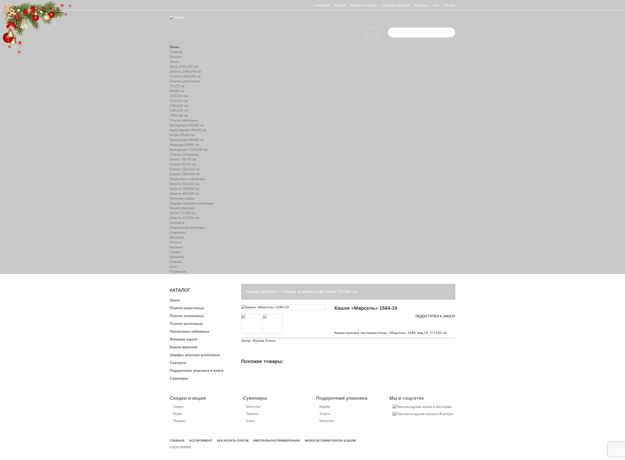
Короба (324, 406)
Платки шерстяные (185, 81)
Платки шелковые (184, 120)
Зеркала (252, 414)
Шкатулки (253, 406)
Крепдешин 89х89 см (187, 140)
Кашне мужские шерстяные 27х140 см (320, 291)
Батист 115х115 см (184, 169)
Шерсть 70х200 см (184, 189)
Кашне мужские (182, 208)
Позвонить (178, 271)
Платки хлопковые (184, 154)
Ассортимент (200, 440)
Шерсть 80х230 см (184, 193)
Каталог (340, 5)
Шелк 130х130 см (184, 66)
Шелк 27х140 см (183, 213)
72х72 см (177, 86)
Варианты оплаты (364, 5)
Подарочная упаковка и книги (196, 370)
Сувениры (178, 232)
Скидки (175, 252)
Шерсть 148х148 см (185, 71)
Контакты (421, 5)
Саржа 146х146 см (185, 174)
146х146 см (179, 115)
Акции (177, 414)
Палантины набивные (187, 179)
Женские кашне (182, 198)
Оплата (176, 242)
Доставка (177, 237)
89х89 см (177, 91)
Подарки (179, 421)
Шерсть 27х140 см (184, 218)
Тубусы (324, 414)
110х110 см (179, 96)
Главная (176, 52)
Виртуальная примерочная (276, 440)
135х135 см (179, 110)
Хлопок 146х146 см (185, 76)
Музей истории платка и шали (330, 440)
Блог (436, 5)
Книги (250, 421)
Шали (174, 62)
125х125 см (179, 105)
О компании (321, 5)
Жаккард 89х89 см (184, 145)
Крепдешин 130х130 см (189, 149)
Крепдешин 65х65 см (187, 125)
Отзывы (449, 5)
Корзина (176, 247)
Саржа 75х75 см (183, 164)
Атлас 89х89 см (182, 135)
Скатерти (177, 223)
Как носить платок (233, 440)
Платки (185, 447)
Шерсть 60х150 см (184, 184)
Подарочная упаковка (187, 227)
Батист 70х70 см (183, 159)
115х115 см (179, 101)
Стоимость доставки (396, 5)
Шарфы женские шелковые (191, 203)
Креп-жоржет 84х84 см (188, 130)
